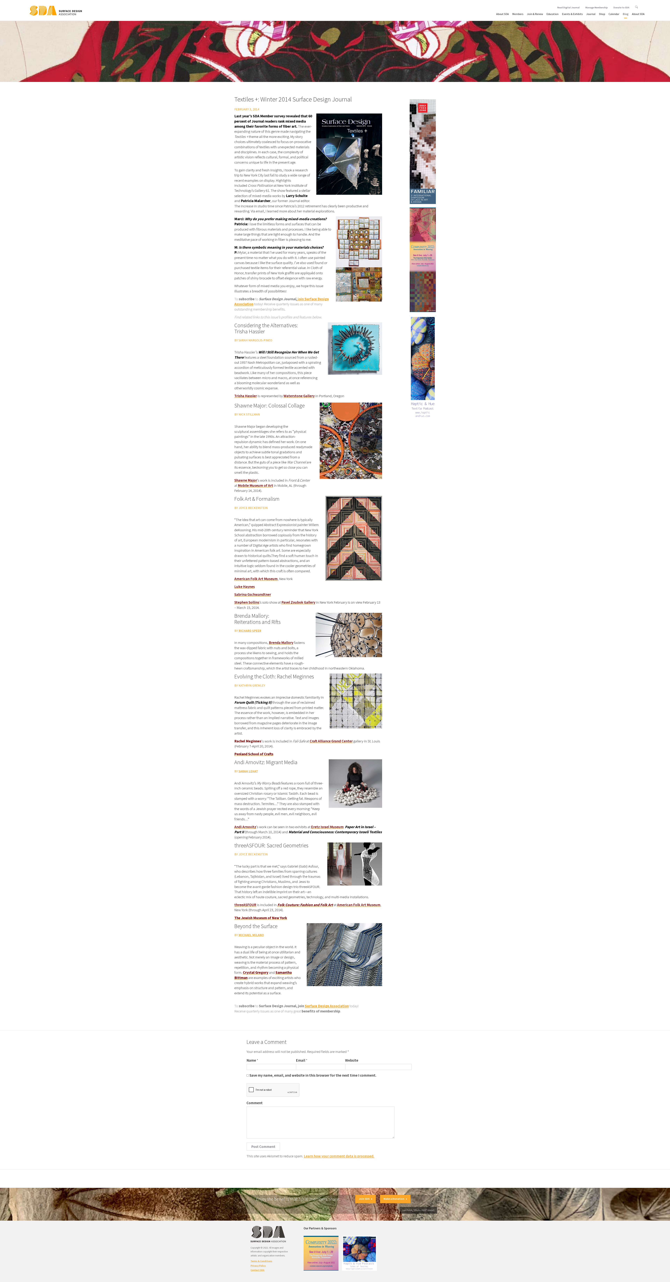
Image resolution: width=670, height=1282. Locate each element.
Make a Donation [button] (394, 1198)
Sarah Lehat (248, 771)
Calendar (614, 14)
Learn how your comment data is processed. (339, 1156)
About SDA (502, 14)
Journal (590, 14)
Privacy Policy (258, 1265)
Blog (625, 14)
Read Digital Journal (568, 7)
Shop (602, 14)
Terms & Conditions (261, 1261)
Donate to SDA (621, 7)
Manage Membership (596, 7)
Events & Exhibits (572, 14)
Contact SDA (257, 1270)
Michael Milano (251, 935)
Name (251, 1060)
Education (552, 14)
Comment (255, 1103)
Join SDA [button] (364, 1198)
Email (300, 1060)
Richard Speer (250, 631)
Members (517, 14)
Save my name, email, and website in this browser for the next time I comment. (313, 1075)
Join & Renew (535, 14)
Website (351, 1060)
